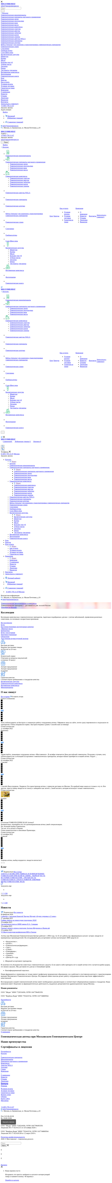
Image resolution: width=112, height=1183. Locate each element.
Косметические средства (23, 517)
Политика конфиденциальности (13, 1137)
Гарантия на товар (8, 1093)
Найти (4, 1145)
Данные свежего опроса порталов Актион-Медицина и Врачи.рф (25, 928)
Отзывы (4, 1079)
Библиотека (5, 631)
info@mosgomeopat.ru (10, 126)
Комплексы (5, 1063)
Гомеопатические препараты (11, 1057)
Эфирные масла (7, 629)
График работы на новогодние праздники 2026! (19, 920)
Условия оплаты (7, 1089)
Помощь (4, 1086)
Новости (4, 1077)
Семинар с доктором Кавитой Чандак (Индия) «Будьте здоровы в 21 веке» (28, 916)
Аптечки (4, 1067)
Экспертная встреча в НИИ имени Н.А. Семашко (19, 924)
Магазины (5, 1101)
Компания (13, 560)
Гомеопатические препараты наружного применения (34, 471)
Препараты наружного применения (14, 1061)
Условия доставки (7, 1091)
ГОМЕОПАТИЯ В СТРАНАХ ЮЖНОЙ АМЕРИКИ (20, 880)
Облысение (5, 637)
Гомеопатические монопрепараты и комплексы (19, 603)
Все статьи (18, 872)
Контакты (4, 1084)
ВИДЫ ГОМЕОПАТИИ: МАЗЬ (13, 882)
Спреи (3, 1069)
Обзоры (4, 1097)
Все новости (18, 912)
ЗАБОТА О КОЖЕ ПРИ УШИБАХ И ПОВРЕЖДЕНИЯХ (22, 874)
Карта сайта (5, 1099)
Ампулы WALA (7, 1065)
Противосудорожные (9, 635)
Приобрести (6, 607)
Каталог (13, 463)
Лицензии (4, 1081)
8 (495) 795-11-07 (7, 106)
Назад (14, 461)
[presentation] (2, 862)
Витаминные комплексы (10, 685)
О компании (5, 1075)
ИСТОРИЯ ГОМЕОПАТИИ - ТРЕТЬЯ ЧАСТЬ (18, 878)
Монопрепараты (7, 687)
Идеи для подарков (8, 633)
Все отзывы (5, 697)
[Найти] (2, 10)
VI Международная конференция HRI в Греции (18, 932)
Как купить (14, 548)
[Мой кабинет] (2, 435)
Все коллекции (6, 623)
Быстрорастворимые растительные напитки (17, 627)
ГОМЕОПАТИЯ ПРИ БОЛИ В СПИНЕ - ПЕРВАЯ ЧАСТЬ (23, 876)
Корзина (4, 1165)
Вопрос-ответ (6, 1095)
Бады (3, 625)
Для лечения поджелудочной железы (14, 638)
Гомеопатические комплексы (25, 485)
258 (6, 893)
